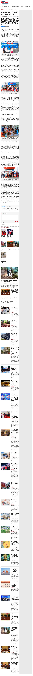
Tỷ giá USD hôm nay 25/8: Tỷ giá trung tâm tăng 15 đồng (14, 309)
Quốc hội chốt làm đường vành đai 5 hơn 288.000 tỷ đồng (14, 664)
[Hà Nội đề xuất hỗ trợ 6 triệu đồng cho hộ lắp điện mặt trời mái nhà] (5, 571)
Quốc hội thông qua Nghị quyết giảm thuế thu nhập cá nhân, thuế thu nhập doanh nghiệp (15, 649)
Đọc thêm (3, 306)
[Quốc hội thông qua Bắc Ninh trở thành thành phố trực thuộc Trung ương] (10, 244)
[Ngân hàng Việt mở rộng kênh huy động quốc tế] (5, 516)
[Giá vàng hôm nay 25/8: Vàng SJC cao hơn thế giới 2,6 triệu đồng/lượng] (5, 383)
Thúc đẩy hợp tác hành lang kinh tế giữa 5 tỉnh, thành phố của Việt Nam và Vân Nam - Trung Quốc (3, 261)
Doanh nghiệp (12, 587)
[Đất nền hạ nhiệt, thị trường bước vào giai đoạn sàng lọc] (5, 529)
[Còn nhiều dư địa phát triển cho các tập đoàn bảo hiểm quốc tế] (5, 502)
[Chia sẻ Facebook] (3, 26)
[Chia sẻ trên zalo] (9, 206)
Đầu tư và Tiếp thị (13, 436)
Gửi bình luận (16, 221)
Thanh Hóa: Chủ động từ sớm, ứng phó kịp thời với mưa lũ (16, 249)
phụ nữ (4, 208)
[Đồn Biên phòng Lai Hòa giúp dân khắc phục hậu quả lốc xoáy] (3, 244)
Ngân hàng (12, 312)
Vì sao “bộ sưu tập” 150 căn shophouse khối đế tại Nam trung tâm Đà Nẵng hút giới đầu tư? (15, 350)
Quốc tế (15, 9)
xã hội (11, 208)
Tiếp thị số (5, 9)
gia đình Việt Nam (15, 208)
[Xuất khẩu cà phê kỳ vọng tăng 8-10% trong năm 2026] (5, 323)
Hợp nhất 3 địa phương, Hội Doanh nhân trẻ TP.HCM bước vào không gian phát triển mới (9, 302)
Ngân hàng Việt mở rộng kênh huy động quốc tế (15, 514)
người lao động (5, 209)
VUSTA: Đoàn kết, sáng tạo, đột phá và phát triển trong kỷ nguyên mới (15, 368)
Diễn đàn (8, 9)
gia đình (9, 208)
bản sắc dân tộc (9, 209)
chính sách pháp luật (14, 209)
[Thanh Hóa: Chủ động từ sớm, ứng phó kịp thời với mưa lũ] (16, 244)
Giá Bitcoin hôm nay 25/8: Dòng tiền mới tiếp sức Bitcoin (14, 556)
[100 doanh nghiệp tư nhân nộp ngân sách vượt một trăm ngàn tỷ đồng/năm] (5, 584)
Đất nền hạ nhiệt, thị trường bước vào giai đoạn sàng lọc (15, 528)
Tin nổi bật (3, 265)
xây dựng (6, 208)
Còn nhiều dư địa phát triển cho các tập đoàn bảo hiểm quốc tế (14, 501)
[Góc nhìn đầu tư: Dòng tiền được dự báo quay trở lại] (5, 455)
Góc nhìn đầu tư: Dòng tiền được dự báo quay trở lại (15, 454)
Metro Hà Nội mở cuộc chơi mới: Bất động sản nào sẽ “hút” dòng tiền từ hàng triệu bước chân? (14, 432)
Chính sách (12, 572)
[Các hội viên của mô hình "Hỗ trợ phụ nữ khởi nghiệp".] (10, 87)
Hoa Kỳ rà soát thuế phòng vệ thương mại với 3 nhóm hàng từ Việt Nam (14, 336)
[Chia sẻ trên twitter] (7, 206)
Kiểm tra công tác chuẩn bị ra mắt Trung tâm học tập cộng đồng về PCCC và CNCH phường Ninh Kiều (3, 237)
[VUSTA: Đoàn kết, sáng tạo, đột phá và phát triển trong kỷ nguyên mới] (5, 369)
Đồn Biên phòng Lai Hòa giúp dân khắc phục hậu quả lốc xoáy (3, 249)
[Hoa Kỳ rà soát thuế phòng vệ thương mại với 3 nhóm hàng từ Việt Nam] (5, 336)
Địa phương (12, 9)
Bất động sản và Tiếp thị (14, 531)
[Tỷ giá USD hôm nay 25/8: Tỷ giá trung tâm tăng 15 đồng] (5, 310)
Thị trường (12, 386)
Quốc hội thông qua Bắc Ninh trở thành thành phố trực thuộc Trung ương (9, 249)
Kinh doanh (12, 504)
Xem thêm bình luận (3, 224)
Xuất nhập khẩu (13, 325)
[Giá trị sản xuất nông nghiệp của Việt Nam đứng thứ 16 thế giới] (5, 544)
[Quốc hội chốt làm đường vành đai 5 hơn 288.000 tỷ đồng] (5, 665)
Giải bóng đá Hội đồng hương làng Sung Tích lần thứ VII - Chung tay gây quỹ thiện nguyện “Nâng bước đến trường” (15, 397)
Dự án (11, 354)
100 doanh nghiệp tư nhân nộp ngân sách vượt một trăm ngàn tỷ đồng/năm (14, 584)
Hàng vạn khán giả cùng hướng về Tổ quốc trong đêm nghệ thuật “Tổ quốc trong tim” (9, 237)
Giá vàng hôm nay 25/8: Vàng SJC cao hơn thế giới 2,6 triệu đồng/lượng (14, 383)
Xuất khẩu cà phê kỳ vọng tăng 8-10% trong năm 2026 (14, 322)
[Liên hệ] (10, 206)
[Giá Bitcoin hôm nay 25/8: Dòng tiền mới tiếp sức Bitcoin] (5, 557)
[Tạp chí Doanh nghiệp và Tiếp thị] (5, 2)
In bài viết (7, 26)
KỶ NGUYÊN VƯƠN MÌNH (13, 370)
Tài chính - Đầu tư (13, 456)
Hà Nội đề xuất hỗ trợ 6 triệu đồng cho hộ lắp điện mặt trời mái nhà (14, 570)
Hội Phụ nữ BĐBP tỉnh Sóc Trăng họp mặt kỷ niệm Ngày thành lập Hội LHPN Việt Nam (10, 30)
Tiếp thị (3, 6)
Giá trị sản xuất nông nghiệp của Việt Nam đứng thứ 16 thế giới (15, 543)
